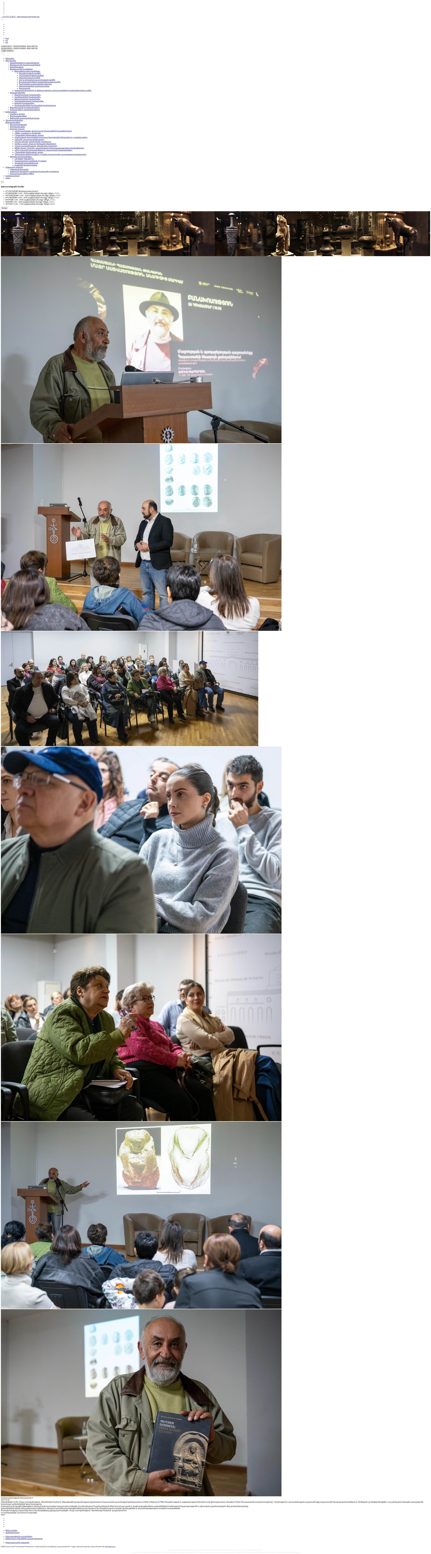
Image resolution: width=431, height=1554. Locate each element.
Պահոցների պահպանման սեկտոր (35, 84)
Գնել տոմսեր (11, 1530)
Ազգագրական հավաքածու (27, 99)
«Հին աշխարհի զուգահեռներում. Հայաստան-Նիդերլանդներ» (43, 150)
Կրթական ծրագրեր (19, 169)
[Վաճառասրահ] (6, 55)
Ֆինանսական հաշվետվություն (25, 108)
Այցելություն (11, 112)
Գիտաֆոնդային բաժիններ (27, 71)
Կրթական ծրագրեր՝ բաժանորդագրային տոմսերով (34, 172)
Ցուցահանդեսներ (18, 125)
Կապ (7, 178)
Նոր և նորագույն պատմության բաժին (37, 80)
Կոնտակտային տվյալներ (17, 1543)
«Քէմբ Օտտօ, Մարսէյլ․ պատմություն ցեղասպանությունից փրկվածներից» (49, 148)
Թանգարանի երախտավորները (25, 65)
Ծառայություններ (18, 116)
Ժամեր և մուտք (17, 114)
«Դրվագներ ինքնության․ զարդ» (29, 135)
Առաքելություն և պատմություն (24, 63)
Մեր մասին (10, 61)
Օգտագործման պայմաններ (18, 1537)
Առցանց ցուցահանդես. (21, 157)
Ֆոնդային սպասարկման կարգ (24, 118)
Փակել (4, 208)
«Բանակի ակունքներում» (26, 163)
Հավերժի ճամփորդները (25, 165)
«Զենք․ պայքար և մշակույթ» (27, 133)
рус (6, 40)
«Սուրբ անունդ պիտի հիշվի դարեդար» (32, 142)
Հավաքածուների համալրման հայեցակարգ (35, 105)
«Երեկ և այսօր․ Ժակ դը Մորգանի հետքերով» (35, 144)
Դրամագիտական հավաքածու (29, 101)
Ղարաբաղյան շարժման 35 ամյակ (30, 161)
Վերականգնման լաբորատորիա (34, 86)
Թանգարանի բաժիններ (21, 69)
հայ (7, 38)
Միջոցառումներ (17, 127)
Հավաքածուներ (17, 93)
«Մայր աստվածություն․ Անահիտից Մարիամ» (35, 146)
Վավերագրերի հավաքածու (27, 97)
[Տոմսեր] (9, 55)
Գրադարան (24, 88)
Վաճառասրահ (12, 176)
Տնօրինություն (16, 67)
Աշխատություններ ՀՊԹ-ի (22, 174)
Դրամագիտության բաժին (31, 76)
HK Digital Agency (110, 1546)
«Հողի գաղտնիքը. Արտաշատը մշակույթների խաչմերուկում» (43, 131)
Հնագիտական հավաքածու (27, 95)
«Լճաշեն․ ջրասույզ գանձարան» (29, 140)
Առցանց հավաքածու (24, 103)
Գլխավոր (9, 58)
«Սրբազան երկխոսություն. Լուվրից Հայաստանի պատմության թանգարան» (50, 154)
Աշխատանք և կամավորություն (25, 110)
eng (6, 42)
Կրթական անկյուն (14, 167)
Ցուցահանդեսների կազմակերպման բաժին (39, 82)
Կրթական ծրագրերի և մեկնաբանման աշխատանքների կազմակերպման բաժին (52, 90)
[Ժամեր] (3, 55)
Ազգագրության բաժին (29, 78)
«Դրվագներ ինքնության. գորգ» (28, 152)
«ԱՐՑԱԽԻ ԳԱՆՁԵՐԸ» (24, 159)
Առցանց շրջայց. (17, 129)
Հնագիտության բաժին (30, 73)
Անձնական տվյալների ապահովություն (23, 1539)
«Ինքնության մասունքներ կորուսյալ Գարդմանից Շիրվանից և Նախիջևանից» (51, 137)
